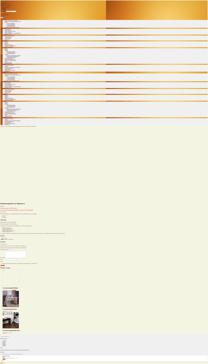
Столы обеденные (8, 37)
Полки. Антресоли (8, 32)
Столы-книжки (7, 38)
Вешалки (6, 41)
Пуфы (6, 61)
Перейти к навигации (4, 0)
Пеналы (6, 66)
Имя (1, 259)
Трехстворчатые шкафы (9, 68)
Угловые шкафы (8, 69)
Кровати (6, 50)
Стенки (6, 22)
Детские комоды (8, 29)
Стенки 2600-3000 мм (11, 25)
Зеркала (6, 42)
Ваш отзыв (2, 257)
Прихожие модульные (9, 44)
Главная (1, 126)
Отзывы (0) (5, 217)
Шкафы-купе (7, 71)
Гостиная (4, 19)
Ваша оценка (3, 249)
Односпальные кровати (11, 52)
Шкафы (4, 64)
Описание (4, 215)
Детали (4, 216)
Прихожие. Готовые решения (10, 45)
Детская (4, 28)
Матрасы (6, 54)
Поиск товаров (3, 11)
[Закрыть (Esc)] (0, 362)
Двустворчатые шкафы (9, 65)
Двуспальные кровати (11, 51)
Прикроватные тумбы (9, 58)
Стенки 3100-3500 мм (11, 26)
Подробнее (14, 290)
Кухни (4, 88)
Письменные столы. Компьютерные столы (13, 21)
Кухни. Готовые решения (9, 89)
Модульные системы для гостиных (11, 20)
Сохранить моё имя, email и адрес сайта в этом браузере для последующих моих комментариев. (19, 263)
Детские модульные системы (10, 31)
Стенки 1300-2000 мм (11, 23)
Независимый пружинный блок (13, 56)
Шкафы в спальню (8, 63)
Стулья (6, 39)
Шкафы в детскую (8, 34)
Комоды (6, 49)
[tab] (105, 215)
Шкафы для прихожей (9, 46)
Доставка (4, 9)
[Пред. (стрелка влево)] (0, 363)
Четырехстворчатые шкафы (10, 70)
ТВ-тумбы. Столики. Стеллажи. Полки (12, 27)
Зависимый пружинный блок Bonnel (14, 55)
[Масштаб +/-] (4, 362)
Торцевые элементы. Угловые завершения (12, 67)
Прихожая (4, 40)
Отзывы (4, 8)
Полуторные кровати (11, 53)
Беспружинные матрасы (11, 57)
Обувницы (7, 43)
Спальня (4, 47)
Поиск (2, 12)
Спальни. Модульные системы (10, 60)
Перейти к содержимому (13, 0)
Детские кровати (8, 30)
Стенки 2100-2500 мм (11, 24)
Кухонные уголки (8, 90)
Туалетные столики (8, 62)
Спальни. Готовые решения (10, 59)
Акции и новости (6, 7)
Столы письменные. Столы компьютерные (13, 33)
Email (1, 261)
